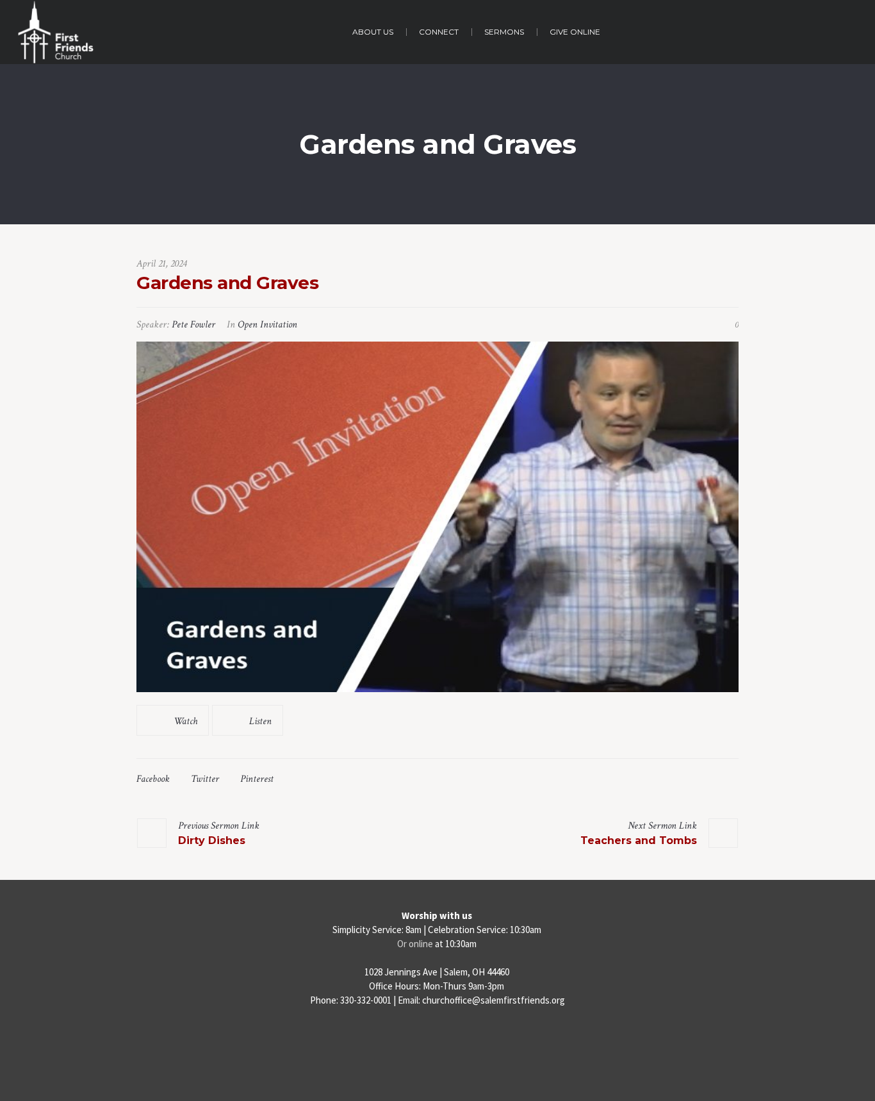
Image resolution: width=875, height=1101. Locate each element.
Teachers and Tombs (638, 840)
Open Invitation (267, 324)
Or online (415, 944)
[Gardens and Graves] (437, 517)
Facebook (153, 779)
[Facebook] (411, 1040)
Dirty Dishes (211, 840)
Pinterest (257, 779)
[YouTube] (464, 1040)
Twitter (205, 779)
